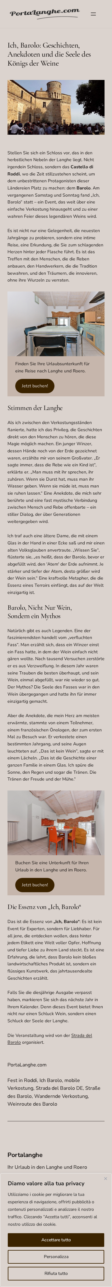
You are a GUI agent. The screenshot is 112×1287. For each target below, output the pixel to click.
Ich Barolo (51, 1080)
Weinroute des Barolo (32, 1104)
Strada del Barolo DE (59, 1088)
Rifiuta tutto (56, 1273)
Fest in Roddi (22, 1080)
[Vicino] (105, 1178)
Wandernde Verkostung (61, 1096)
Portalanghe (25, 1155)
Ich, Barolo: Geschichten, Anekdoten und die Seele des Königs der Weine (49, 54)
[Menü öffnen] (93, 14)
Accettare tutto (56, 1240)
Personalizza (56, 1257)
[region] (56, 1230)
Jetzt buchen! (35, 386)
